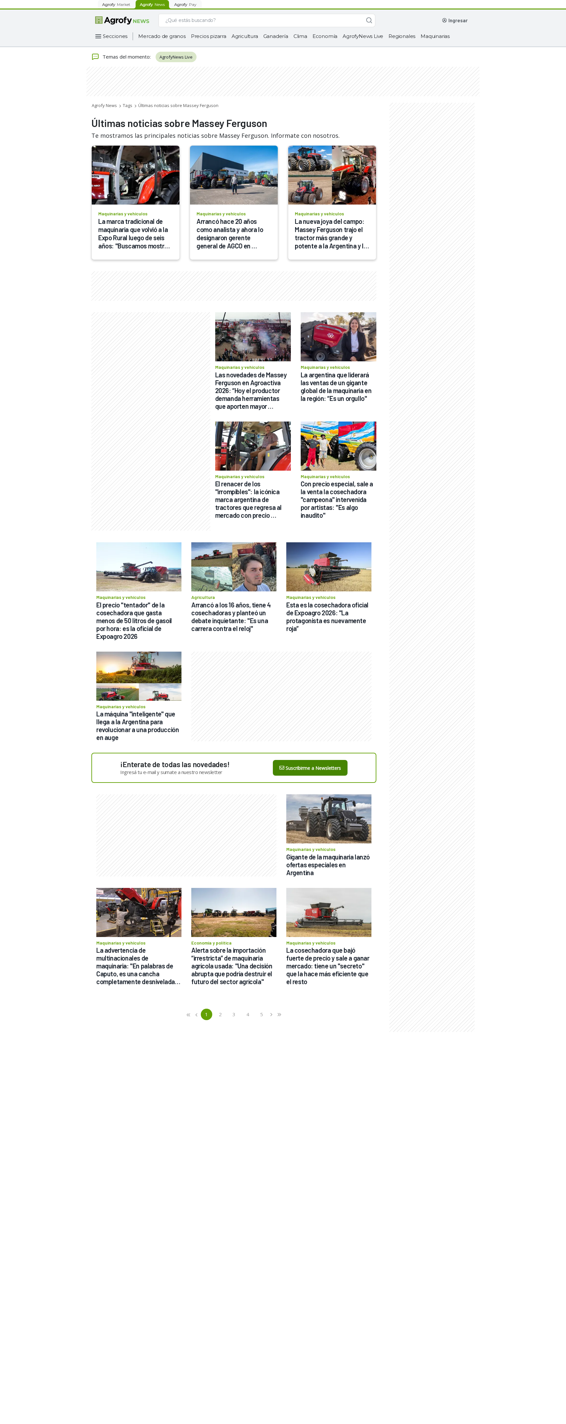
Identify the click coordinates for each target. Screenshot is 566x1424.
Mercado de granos (162, 36)
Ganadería (275, 36)
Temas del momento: (127, 56)
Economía (324, 36)
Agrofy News (104, 105)
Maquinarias (435, 36)
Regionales (401, 36)
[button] (188, 1014)
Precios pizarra (208, 36)
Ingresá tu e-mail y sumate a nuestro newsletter (171, 772)
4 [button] (247, 1014)
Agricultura (245, 36)
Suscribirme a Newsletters (313, 768)
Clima (300, 36)
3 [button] (234, 1014)
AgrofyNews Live (363, 36)
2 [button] (220, 1014)
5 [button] (261, 1014)
